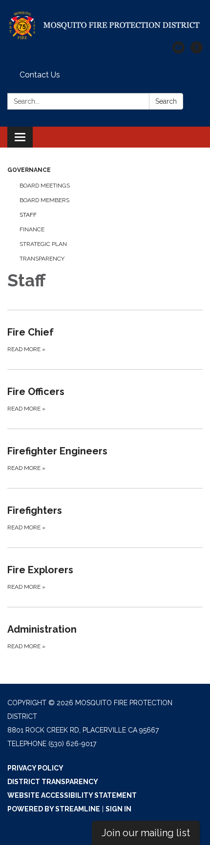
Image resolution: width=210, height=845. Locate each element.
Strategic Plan (43, 244)
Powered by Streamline (53, 809)
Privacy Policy (35, 768)
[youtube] (178, 51)
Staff (28, 214)
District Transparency (52, 782)
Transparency (42, 258)
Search (166, 101)
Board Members (44, 200)
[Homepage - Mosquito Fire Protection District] (105, 25)
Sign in (118, 809)
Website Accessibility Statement (72, 795)
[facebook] (196, 51)
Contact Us (40, 74)
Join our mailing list (146, 833)
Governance (29, 170)
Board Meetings (45, 185)
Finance (32, 229)
